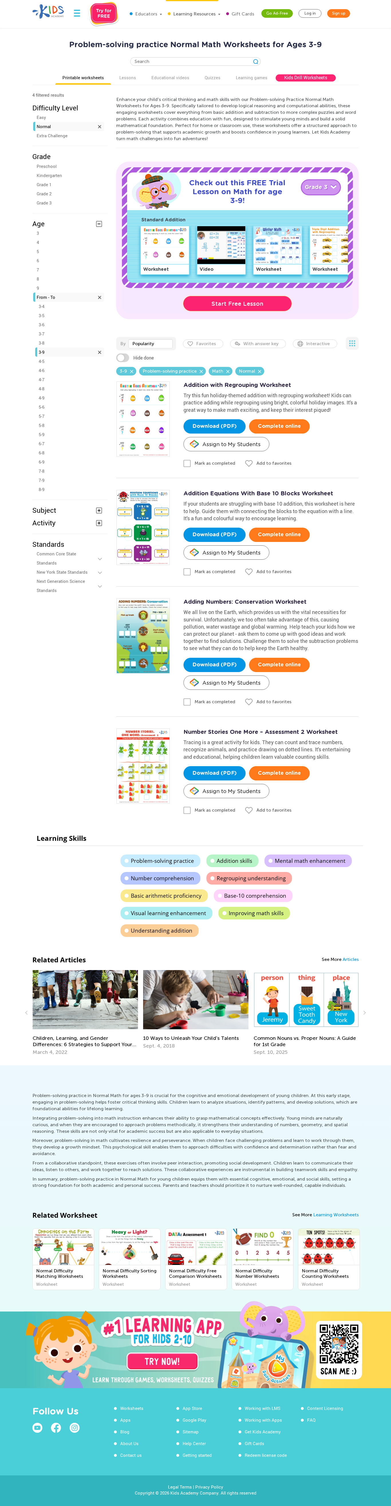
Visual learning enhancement (168, 913)
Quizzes (212, 77)
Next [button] (364, 1013)
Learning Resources (194, 14)
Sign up (338, 13)
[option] (85, 1012)
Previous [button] (27, 1013)
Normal (44, 126)
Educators (145, 14)
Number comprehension (162, 878)
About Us (129, 1443)
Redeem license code (266, 1455)
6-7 (41, 443)
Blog (124, 1432)
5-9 (41, 434)
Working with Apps (263, 1420)
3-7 (41, 334)
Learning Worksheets (336, 1214)
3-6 (41, 324)
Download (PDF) (214, 426)
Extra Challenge (52, 135)
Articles (351, 959)
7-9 (41, 480)
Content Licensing (325, 1408)
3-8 (41, 343)
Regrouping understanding (251, 878)
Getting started (197, 1455)
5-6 (41, 407)
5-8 (41, 425)
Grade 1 (44, 184)
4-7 (41, 379)
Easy (41, 117)
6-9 (41, 462)
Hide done (143, 358)
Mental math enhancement (310, 861)
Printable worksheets (83, 77)
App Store (192, 1408)
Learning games (251, 77)
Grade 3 (44, 203)
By (123, 343)
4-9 (41, 398)
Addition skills (234, 861)
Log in (310, 13)
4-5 (41, 361)
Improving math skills (256, 913)
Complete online (279, 426)
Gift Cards (242, 14)
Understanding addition (161, 930)
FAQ (311, 1420)
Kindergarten (49, 175)
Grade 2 (44, 193)
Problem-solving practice (162, 861)
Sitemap (191, 1432)
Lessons (127, 77)
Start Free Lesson (237, 303)
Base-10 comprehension (255, 895)
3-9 (41, 352)
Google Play (194, 1420)
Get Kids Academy (263, 1432)
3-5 (41, 315)
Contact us (131, 1455)
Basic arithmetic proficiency (166, 895)
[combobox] (151, 343)
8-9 (41, 489)
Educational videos (170, 77)
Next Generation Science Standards (61, 585)
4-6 (41, 370)
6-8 (41, 453)
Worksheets (131, 1408)
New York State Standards (62, 572)
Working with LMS (262, 1408)
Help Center (194, 1443)
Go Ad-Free (277, 13)
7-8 (41, 471)
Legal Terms (180, 1487)
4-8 (41, 389)
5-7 (41, 416)
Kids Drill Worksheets (305, 77)
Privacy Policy (209, 1487)
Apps (125, 1420)
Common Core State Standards (56, 558)
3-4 (41, 306)
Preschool (47, 166)
